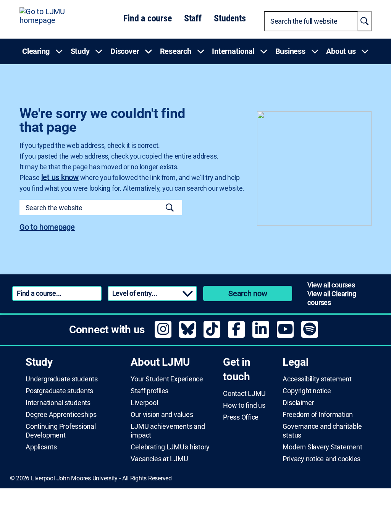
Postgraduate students (59, 391)
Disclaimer (298, 403)
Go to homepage (47, 227)
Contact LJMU (244, 393)
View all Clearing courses (331, 298)
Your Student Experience (167, 379)
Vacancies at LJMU (159, 459)
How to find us (244, 405)
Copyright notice (307, 391)
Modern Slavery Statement (322, 447)
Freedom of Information (318, 414)
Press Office (241, 417)
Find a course (147, 18)
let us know (60, 177)
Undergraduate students (62, 379)
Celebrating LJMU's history (170, 447)
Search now (247, 293)
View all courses (331, 285)
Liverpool (144, 403)
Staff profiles (149, 391)
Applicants (41, 447)
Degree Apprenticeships (61, 414)
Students (230, 18)
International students (58, 403)
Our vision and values (162, 414)
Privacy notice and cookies (321, 459)
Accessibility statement (317, 379)
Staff (193, 18)
